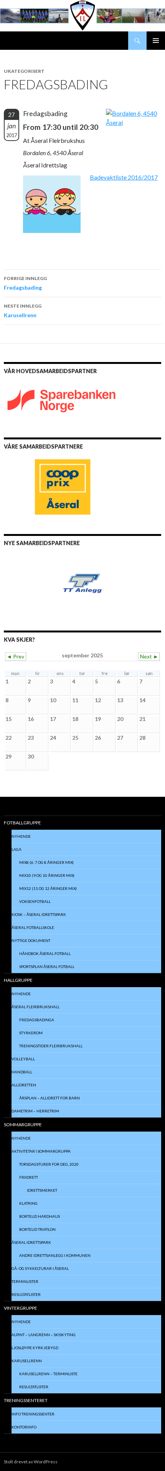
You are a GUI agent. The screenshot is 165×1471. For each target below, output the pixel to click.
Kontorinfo (24, 1427)
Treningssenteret (26, 1400)
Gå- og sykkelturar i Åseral (40, 1268)
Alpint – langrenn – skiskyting (44, 1334)
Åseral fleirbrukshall (35, 1006)
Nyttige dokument (31, 940)
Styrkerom (31, 1032)
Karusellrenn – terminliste (48, 1373)
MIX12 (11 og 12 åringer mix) (48, 888)
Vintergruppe (20, 1308)
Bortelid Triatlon (37, 1229)
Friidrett (28, 1177)
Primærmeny (156, 40)
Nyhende (21, 836)
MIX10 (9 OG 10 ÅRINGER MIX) (46, 875)
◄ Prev (15, 656)
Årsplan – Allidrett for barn (49, 1098)
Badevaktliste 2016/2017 (124, 177)
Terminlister (25, 1281)
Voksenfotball (35, 901)
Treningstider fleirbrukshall (50, 1045)
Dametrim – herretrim (35, 1111)
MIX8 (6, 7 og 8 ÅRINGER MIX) (46, 862)
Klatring (28, 1203)
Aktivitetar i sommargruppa (41, 1151)
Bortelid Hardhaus (39, 1216)
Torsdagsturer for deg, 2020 (49, 1164)
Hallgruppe (18, 980)
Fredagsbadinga (36, 1019)
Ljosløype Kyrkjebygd (35, 1347)
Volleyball (23, 1059)
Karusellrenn (22, 310)
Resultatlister (26, 1294)
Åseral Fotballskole (33, 927)
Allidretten (24, 1085)
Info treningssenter (33, 1414)
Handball (22, 1072)
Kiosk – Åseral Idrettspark (39, 914)
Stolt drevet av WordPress (31, 1461)
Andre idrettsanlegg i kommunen (55, 1255)
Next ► (149, 656)
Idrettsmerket (42, 1190)
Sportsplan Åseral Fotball (46, 966)
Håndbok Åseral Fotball (45, 953)
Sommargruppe (23, 1124)
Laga (16, 849)
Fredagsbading (25, 283)
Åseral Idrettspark (31, 1242)
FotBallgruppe (22, 823)
